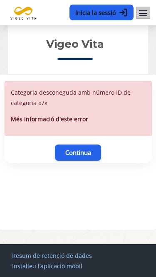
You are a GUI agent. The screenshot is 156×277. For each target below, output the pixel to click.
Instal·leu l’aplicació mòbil (47, 266)
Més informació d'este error (49, 119)
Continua (78, 152)
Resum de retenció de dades (52, 256)
